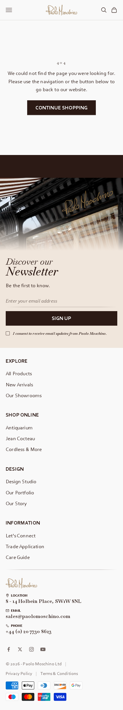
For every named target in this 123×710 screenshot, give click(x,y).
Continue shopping (61, 108)
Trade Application (25, 546)
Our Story (16, 503)
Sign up (61, 318)
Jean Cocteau (20, 438)
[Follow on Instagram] (31, 649)
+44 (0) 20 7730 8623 (29, 631)
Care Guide (18, 557)
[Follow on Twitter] (20, 649)
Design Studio (21, 481)
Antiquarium (19, 428)
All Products (19, 373)
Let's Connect (20, 535)
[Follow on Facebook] (8, 649)
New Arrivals (19, 384)
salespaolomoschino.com (38, 616)
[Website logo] (21, 583)
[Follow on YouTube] (43, 649)
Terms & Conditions (59, 673)
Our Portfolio (20, 492)
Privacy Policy (19, 673)
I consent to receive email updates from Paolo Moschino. (60, 333)
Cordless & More (24, 449)
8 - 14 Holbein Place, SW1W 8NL (43, 601)
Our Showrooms (23, 395)
